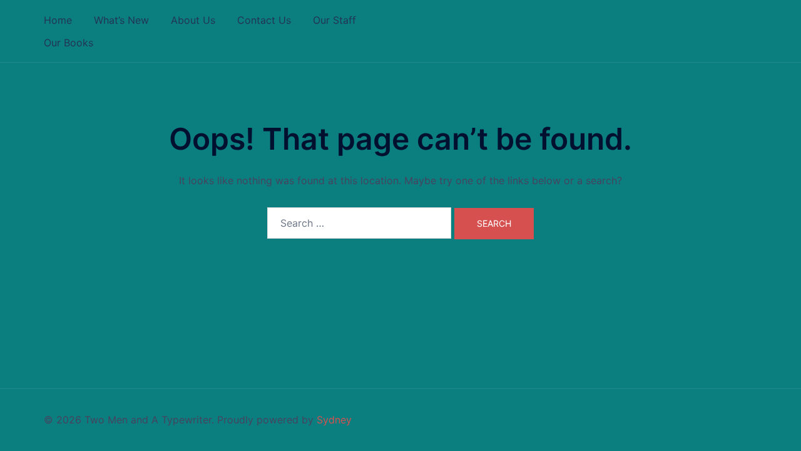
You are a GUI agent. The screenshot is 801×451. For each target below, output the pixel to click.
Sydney (334, 419)
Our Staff (334, 20)
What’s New (121, 20)
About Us (193, 20)
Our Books (68, 42)
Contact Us (264, 20)
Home (58, 20)
